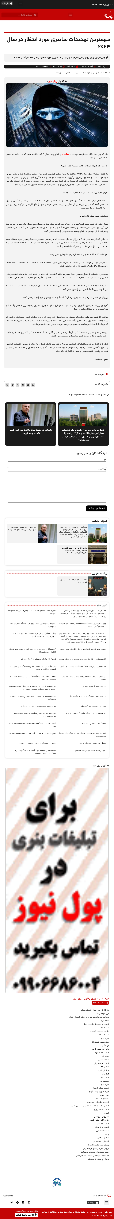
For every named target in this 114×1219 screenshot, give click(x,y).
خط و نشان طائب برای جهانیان (94, 686)
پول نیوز (52, 81)
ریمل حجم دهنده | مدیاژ (98, 1145)
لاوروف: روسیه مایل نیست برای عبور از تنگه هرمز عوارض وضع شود (33, 625)
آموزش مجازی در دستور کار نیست (92, 743)
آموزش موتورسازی (100, 1141)
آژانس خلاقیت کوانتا (25, 1215)
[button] (20, 3)
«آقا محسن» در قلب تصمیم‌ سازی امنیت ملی (73, 581)
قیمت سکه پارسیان (100, 1088)
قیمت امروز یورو (101, 1109)
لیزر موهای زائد (102, 1013)
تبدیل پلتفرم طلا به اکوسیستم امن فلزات (89, 750)
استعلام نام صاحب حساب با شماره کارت (92, 1155)
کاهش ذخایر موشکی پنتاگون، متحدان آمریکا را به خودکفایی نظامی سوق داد (35, 752)
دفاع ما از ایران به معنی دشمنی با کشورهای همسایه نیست (32, 733)
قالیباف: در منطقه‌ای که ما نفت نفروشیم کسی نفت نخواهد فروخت (22, 528)
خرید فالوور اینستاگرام (99, 1091)
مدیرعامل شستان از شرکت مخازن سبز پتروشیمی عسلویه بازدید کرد (33, 698)
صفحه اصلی (105, 72)
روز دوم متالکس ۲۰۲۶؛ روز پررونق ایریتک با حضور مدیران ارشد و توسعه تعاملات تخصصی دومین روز (32, 688)
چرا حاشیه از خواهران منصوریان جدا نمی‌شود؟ (37, 706)
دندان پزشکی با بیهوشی (98, 1159)
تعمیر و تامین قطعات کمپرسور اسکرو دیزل (90, 1106)
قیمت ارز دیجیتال (101, 1063)
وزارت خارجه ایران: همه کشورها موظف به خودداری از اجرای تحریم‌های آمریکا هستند (74, 550)
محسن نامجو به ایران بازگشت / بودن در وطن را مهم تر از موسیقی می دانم (33, 678)
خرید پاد (105, 1056)
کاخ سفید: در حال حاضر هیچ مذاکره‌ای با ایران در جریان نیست (84, 678)
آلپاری (106, 1113)
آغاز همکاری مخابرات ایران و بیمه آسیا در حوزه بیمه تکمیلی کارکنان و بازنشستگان (32, 651)
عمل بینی (104, 1095)
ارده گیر (105, 1045)
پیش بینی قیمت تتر (100, 1042)
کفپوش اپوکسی (101, 1116)
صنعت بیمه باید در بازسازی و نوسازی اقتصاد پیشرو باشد (83, 649)
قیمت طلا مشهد (102, 1052)
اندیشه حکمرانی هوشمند (98, 1102)
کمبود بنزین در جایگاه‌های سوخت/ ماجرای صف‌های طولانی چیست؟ (32, 725)
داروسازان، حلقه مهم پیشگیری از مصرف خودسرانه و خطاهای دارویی (35, 715)
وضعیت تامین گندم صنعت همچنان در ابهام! (37, 743)
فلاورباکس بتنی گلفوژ (99, 1120)
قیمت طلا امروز (102, 1123)
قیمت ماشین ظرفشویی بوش (96, 1024)
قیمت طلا (105, 1028)
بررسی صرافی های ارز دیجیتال (96, 1148)
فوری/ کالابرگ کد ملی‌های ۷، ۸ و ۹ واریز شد (38, 659)
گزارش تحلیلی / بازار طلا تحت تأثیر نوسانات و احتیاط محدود (82, 659)
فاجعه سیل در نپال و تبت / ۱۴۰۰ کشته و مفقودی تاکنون (83, 666)
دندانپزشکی (103, 1059)
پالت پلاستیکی (102, 1130)
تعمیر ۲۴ (105, 1067)
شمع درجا (105, 1020)
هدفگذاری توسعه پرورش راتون (93, 723)
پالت (107, 1134)
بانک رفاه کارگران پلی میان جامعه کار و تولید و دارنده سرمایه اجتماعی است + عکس (34, 635)
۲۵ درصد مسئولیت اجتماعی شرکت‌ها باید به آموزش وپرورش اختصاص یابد (82, 735)
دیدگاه (102, 469)
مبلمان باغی (103, 1070)
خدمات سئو (86, 1010)
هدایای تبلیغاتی (102, 1099)
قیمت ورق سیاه (102, 1127)
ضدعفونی (104, 1081)
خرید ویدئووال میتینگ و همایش (94, 1152)
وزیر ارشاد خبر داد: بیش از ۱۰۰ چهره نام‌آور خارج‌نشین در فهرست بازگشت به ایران (33, 668)
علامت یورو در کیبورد (99, 1031)
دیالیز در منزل (103, 1138)
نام (105, 459)
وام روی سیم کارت (100, 1049)
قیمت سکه (104, 1035)
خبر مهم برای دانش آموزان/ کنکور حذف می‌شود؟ (86, 696)
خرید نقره (105, 1038)
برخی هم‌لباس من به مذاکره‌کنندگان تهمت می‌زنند (86, 713)
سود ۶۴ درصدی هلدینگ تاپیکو (93, 706)
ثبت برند (105, 1074)
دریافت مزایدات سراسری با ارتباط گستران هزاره (89, 1017)
